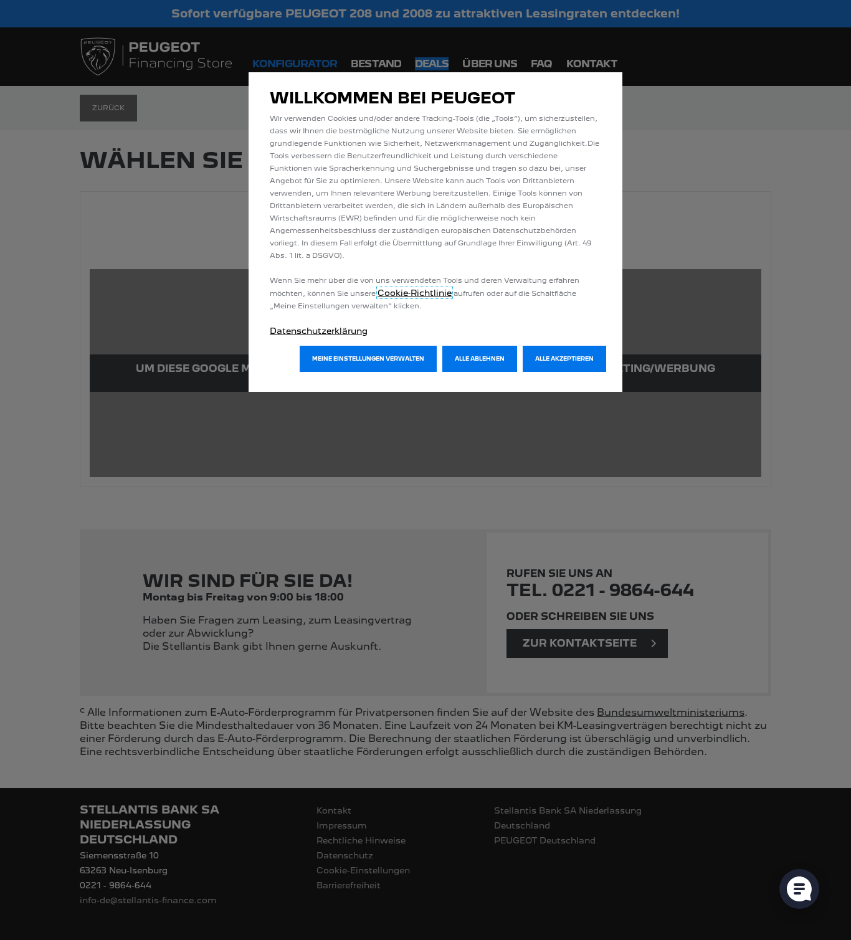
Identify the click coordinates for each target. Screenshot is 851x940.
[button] (368, 359)
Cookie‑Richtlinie (415, 293)
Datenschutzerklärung (319, 331)
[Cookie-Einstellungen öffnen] (799, 889)
